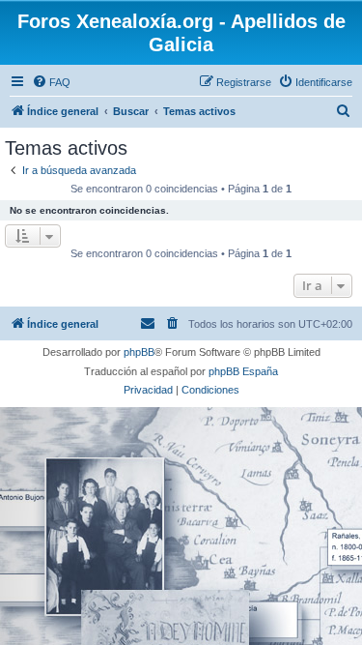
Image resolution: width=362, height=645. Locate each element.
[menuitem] (51, 82)
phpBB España (243, 371)
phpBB (139, 352)
